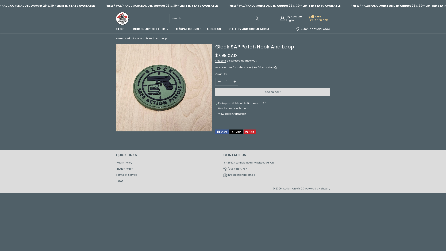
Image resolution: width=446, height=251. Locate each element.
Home (119, 38)
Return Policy (124, 162)
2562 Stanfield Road (315, 29)
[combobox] (216, 18)
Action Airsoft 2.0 (294, 188)
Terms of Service (126, 175)
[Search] (257, 18)
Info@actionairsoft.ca (241, 175)
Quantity (221, 74)
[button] (122, 29)
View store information (232, 114)
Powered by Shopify (317, 188)
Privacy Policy (124, 168)
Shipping (220, 60)
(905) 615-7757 (237, 168)
